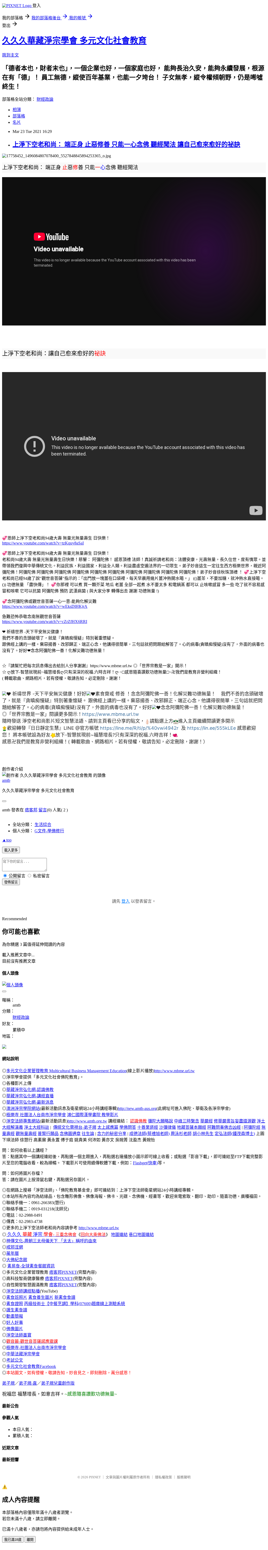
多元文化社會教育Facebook (31, 1366)
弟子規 (8, 1383)
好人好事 (14, 1322)
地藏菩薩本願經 (191, 1127)
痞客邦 (31, 810)
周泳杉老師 (181, 1133)
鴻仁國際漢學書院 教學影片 (92, 1115)
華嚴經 (206, 1121)
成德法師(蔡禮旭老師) (149, 1133)
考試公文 (14, 1360)
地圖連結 (119, 1234)
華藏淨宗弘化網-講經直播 (30, 1096)
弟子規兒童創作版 (58, 1383)
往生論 (88, 1133)
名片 (17, 122)
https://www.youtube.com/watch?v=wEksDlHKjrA (44, 606)
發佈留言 (11, 882)
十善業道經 (147, 1127)
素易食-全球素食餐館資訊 (31, 1266)
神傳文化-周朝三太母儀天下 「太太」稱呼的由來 (51, 1241)
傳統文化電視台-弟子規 (74, 1127)
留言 (42, 810)
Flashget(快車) (145, 1163)
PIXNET (95, 1477)
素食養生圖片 (40, 1297)
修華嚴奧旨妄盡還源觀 (235, 1121)
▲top (7, 840)
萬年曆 (12, 1253)
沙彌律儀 (167, 1127)
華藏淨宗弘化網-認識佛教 (30, 1089)
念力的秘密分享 (111, 1133)
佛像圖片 (14, 1329)
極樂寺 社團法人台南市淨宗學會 (36, 1115)
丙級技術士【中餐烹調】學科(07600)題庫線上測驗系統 (74, 1303)
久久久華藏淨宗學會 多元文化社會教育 (74, 40)
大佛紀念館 (16, 1259)
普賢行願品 (48, 1133)
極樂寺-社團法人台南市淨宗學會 (36, 1347)
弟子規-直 (28, 1383)
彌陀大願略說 (160, 1121)
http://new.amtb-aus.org (137, 1108)
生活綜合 (43, 824)
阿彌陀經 (252, 1127)
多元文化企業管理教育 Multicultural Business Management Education (66, 1071)
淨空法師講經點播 (23, 1291)
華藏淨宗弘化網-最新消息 (30, 1102)
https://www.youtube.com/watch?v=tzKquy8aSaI (43, 543)
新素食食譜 (64, 1297)
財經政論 (45, 99)
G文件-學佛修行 (49, 831)
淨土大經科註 (36, 1127)
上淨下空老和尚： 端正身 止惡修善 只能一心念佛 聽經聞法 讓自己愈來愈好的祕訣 (126, 144)
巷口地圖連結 (141, 1234)
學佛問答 (127, 1127)
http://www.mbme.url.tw (174, 1071)
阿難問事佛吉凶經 (224, 1127)
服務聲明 (184, 1477)
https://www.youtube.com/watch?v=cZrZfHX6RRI (44, 621)
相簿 (17, 110)
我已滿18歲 (12, 1540)
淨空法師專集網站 (23, 1121)
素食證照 (14, 1303)
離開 (30, 1540)
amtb (6, 780)
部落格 (19, 116)
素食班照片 (16, 1297)
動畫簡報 (14, 1316)
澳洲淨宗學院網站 (23, 1108)
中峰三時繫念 (186, 1121)
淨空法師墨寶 (18, 1335)
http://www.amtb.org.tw (87, 1121)
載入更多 (11, 850)
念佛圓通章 (70, 1133)
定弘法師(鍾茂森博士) (235, 1133)
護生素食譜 (16, 1310)
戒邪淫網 (14, 1247)
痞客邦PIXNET (63, 1272)
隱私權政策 (163, 1477)
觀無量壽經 (26, 1133)
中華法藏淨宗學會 (23, 1354)
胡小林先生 (203, 1133)
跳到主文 (10, 55)
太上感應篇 (107, 1127)
